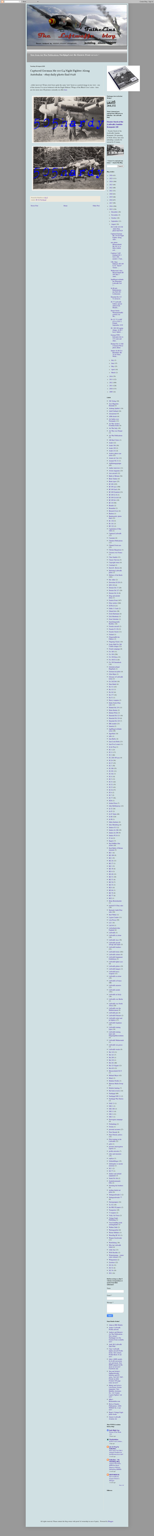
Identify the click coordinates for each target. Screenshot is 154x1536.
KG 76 (111, 893)
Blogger (110, 1521)
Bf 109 (111, 484)
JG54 (110, 801)
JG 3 (110, 766)
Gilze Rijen (112, 674)
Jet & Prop (112, 747)
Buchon (111, 513)
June (113, 363)
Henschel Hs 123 (114, 715)
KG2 (110, 898)
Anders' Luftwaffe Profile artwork (114, 1328)
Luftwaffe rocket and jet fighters (115, 1019)
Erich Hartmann (114, 614)
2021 (111, 191)
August (113, 224)
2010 (111, 389)
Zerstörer (112, 1262)
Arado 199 (112, 448)
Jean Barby (112, 739)
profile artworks (114, 1151)
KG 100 (111, 855)
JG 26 (111, 760)
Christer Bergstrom (115, 550)
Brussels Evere (113, 511)
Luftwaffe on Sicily (115, 994)
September (114, 221)
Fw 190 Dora (113, 657)
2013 (111, 379)
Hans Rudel (112, 684)
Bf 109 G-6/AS (114, 497)
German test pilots (115, 671)
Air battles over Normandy (114, 420)
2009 (111, 392)
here (65, 90)
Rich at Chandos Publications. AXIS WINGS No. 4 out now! (115, 1407)
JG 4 (110, 776)
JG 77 (111, 798)
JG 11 (111, 752)
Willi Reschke (113, 1252)
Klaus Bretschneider (115, 901)
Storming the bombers (116, 1185)
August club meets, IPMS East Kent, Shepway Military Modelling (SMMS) (115, 1466)
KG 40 (111, 874)
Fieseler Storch (113, 632)
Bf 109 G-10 (113, 495)
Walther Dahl (113, 1227)
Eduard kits (112, 611)
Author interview (114, 468)
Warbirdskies (113, 1439)
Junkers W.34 (113, 835)
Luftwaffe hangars (114, 969)
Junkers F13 (113, 827)
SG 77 (111, 1171)
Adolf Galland (113, 411)
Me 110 (111, 1052)
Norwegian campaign (115, 1119)
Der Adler (112, 580)
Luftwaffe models (114, 990)
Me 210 (111, 1060)
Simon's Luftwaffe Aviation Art (115, 1418)
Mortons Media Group (116, 1083)
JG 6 (110, 792)
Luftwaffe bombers (115, 947)
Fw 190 (111, 654)
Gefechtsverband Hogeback (114, 668)
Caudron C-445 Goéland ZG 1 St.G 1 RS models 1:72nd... (117, 256)
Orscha (111, 1127)
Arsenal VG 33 (113, 461)
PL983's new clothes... (116, 1441)
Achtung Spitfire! (114, 408)
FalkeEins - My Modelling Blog (114, 1461)
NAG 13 (111, 1103)
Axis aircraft (113, 473)
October (114, 218)
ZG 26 (111, 1265)
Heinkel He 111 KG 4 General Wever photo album (117, 346)
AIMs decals (113, 416)
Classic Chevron (114, 560)
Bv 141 (111, 523)
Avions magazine (114, 471)
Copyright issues (114, 562)
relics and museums (115, 1154)
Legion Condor (114, 917)
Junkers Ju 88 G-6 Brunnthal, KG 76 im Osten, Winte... (116, 353)
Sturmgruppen (113, 1202)
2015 (111, 209)
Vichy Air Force (114, 1215)
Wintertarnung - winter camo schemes (116, 1256)
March (113, 372)
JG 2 (110, 755)
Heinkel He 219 (114, 707)
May (113, 366)
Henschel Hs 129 (114, 721)
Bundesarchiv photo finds (115, 517)
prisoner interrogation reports (116, 1147)
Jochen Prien (113, 803)
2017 (111, 203)
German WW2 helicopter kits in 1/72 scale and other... (117, 338)
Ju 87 (110, 811)
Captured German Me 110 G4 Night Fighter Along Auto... (117, 236)
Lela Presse (112, 920)
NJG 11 (111, 1111)
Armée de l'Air (113, 458)
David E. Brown (114, 568)
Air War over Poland (115, 431)
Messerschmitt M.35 (115, 1071)
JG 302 (111, 774)
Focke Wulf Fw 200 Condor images (115, 645)
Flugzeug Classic (114, 642)
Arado (111, 443)
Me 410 (111, 1068)
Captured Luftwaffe (115, 533)
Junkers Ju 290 (113, 833)
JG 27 (111, 763)
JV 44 (111, 838)
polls (110, 1144)
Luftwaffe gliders (114, 966)
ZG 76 (111, 1270)
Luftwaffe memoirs (115, 985)
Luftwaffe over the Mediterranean (115, 1009)
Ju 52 (110, 809)
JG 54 (111, 790)
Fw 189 (111, 651)
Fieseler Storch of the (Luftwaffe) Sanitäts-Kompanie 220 (115, 124)
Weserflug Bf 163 (114, 1235)
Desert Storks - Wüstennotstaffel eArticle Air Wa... (117, 313)
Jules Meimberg (114, 825)
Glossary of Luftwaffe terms (116, 678)
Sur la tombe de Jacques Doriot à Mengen (114, 1478)
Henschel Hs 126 (114, 718)
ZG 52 (111, 1268)
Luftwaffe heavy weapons (114, 972)
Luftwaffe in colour (115, 935)
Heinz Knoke (113, 710)
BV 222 (111, 526)
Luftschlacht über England (114, 929)
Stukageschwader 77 (115, 1197)
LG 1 (110, 923)
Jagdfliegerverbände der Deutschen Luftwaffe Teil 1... (117, 282)
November (114, 215)
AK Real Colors (114, 440)
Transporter (112, 1210)
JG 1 (110, 750)
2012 (111, 382)
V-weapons (112, 1213)
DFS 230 (112, 585)
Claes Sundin (113, 557)
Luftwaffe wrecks (114, 1049)
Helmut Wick (113, 713)
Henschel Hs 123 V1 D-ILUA (116, 298)
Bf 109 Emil (113, 489)
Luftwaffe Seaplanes (115, 1023)
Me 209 (111, 1057)
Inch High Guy (114, 1430)
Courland (112, 565)
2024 (111, 181)
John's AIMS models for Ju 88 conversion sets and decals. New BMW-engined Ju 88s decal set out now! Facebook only (116, 1364)
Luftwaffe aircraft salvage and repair (114, 944)
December (114, 212)
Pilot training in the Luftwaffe (115, 1140)
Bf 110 (38, 200)
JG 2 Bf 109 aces (114, 758)
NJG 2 (111, 1114)
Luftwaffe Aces (114, 940)
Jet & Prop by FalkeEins (114, 1448)
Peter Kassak (113, 1132)
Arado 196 (112, 445)
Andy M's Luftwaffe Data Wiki (115, 1345)
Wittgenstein (113, 1260)
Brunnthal (112, 508)
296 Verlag (112, 401)
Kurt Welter (112, 915)
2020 (111, 194)
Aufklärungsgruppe (115, 463)
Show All (121, 1485)
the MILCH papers (115, 1207)
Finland (111, 634)
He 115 (111, 689)
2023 (111, 185)
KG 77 (111, 895)
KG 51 (111, 877)
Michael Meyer (113, 1075)
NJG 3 (111, 1117)
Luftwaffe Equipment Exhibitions (116, 958)
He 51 (111, 697)
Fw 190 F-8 (112, 660)
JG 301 (111, 771)
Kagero (111, 841)
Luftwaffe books (114, 952)
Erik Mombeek (113, 616)
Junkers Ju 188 (113, 830)
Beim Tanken (113, 479)
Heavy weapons (114, 700)
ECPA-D (112, 606)
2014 (111, 376)
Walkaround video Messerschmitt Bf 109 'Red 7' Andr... (117, 273)
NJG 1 (111, 1106)
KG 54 (111, 882)
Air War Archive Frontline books (114, 425)
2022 (111, 188)
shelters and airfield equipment (115, 1175)
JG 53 (111, 787)
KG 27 (111, 863)
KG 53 (111, 879)
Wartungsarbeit (113, 1230)
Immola (111, 726)
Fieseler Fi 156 (113, 629)
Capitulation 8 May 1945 (115, 530)
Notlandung (112, 1124)
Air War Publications (115, 435)
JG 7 (110, 795)
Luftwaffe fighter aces (116, 962)
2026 (111, 175)
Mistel (111, 1078)
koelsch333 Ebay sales (116, 905)
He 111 (111, 687)
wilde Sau (112, 1250)
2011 (111, 385)
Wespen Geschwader (115, 1238)
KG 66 (111, 890)
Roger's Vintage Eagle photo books (116, 1413)
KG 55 (111, 885)
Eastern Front (113, 600)
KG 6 (110, 887)
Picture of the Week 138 (115, 1433)
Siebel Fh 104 (113, 1178)
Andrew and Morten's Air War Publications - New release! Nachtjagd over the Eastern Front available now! (116, 1337)
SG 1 (110, 1168)
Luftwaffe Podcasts (115, 1015)
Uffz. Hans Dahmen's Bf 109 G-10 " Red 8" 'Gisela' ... (117, 265)
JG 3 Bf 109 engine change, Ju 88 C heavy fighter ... (117, 330)
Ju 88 (110, 817)
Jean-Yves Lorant (114, 744)
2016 (111, 206)
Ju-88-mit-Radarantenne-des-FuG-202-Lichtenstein (116, 291)
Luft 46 (111, 925)
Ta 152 (111, 1205)
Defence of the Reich (115, 575)
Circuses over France (115, 552)
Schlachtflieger (113, 1161)
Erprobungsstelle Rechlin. (114, 623)
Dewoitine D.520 (114, 582)
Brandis (111, 505)
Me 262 (111, 1063)
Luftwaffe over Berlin (116, 999)
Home (65, 206)
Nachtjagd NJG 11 (115, 1096)
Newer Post (34, 206)
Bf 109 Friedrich (114, 492)
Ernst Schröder (113, 619)
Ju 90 (110, 819)
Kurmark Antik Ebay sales (115, 911)
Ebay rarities (113, 603)
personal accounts (114, 1129)
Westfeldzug (113, 1242)
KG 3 (110, 866)
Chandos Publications (116, 541)
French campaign (114, 649)
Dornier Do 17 (113, 588)
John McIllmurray (114, 806)
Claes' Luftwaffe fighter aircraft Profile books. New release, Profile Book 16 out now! (116, 1352)
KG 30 (111, 869)
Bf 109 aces (112, 487)
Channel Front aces (115, 545)
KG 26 (111, 861)
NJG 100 (112, 1109)
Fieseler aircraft (114, 626)
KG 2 (110, 858)
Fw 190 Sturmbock (115, 662)
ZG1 (110, 1273)
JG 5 (110, 779)
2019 (111, 197)
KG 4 (110, 871)
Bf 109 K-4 (112, 500)
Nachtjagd (43, 200)
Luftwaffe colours (114, 954)
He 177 (111, 695)
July (112, 360)
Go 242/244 (112, 681)
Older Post (96, 206)
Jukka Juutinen (113, 822)
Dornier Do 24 (113, 593)
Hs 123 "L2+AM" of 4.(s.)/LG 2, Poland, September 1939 (117, 322)
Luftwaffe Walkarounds (116, 1040)
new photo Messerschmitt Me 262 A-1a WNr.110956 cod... (116, 246)
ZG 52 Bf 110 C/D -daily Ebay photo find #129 (117, 229)
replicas (111, 1158)
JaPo (110, 736)
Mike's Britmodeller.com (114, 1400)
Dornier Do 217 (114, 590)
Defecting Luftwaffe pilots (115, 571)
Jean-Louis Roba (114, 741)
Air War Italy (113, 428)
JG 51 (111, 782)
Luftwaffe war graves (115, 1045)
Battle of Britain (114, 476)
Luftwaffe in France (115, 981)
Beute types (112, 481)
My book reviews (114, 1091)
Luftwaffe (112, 932)
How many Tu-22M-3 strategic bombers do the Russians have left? (116, 1452)
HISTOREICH (114, 1474)
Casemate (112, 538)
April (113, 369)
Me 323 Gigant (113, 1065)
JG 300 (111, 768)
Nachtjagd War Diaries (116, 1099)
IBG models (113, 724)
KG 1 (110, 853)
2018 (111, 200)
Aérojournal (113, 414)
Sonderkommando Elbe (115, 1182)
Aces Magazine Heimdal (113, 405)
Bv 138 (111, 521)
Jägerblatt (112, 733)
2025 (111, 178)
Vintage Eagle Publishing (113, 1219)
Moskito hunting (114, 1088)
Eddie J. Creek (113, 608)
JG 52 (111, 784)
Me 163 (111, 1055)
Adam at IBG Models (116, 1325)
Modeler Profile (114, 1081)
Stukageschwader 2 (115, 1195)
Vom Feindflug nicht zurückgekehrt (115, 1224)
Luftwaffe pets (113, 1013)
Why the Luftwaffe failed (115, 1246)
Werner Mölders (114, 1232)
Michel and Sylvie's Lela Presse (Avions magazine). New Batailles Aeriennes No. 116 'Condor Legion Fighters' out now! (115, 1391)
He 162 (111, 692)
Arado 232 (112, 451)
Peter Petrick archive (115, 1135)
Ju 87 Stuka (112, 814)
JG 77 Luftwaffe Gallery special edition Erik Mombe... (116, 305)
